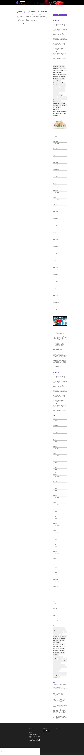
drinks (65, 70)
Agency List (51, 2)
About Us (66, 2)
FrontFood (55, 610)
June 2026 (55, 136)
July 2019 (54, 311)
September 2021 (56, 251)
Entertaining (55, 603)
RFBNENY (22, 2)
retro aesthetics (56, 103)
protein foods (63, 99)
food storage (55, 78)
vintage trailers (63, 113)
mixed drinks (55, 92)
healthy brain (55, 84)
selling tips (63, 103)
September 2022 (56, 223)
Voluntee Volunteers (59, 2)
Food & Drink (59, 72)
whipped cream (56, 115)
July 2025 (54, 153)
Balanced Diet (56, 66)
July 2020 (54, 283)
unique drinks (63, 111)
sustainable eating (62, 105)
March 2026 (55, 139)
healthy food (62, 86)
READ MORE (20, 23)
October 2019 (55, 304)
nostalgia (55, 97)
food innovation (62, 76)
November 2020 (56, 274)
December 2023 (56, 192)
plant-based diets (56, 99)
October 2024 (55, 171)
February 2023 (55, 211)
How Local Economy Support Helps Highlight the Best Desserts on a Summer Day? (59, 44)
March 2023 (55, 209)
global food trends (56, 80)
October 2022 (55, 220)
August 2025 (55, 150)
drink (62, 70)
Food (54, 606)
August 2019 (55, 309)
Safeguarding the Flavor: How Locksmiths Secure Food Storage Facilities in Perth (32, 12)
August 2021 (55, 253)
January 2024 (55, 190)
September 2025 (56, 148)
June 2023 (55, 204)
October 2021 (55, 248)
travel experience (56, 111)
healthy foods (55, 88)
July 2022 (54, 227)
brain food (62, 66)
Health (63, 82)
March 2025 (55, 160)
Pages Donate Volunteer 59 (34, 734)
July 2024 (54, 178)
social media (55, 105)
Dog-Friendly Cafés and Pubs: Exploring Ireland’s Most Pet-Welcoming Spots (58, 50)
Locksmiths (62, 88)
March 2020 (55, 293)
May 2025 (55, 157)
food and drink (56, 74)
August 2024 (55, 176)
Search (60, 14)
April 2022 (55, 234)
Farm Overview (44, 2)
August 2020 (55, 281)
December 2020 (56, 272)
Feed (54, 329)
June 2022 (55, 230)
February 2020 (55, 295)
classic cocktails (62, 68)
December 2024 (56, 167)
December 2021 (56, 244)
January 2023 (55, 213)
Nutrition (64, 97)
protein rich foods (56, 101)
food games (55, 76)
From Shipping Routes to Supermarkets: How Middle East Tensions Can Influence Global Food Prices (60, 333)
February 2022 (55, 239)
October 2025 (55, 146)
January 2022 (55, 241)
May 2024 (55, 183)
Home (39, 2)
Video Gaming (55, 620)
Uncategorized (55, 617)
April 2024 (55, 185)
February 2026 (55, 141)
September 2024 (56, 174)
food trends (62, 78)
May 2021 (54, 260)
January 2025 (55, 164)
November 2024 (56, 169)
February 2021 (55, 267)
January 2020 (55, 297)
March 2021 (55, 265)
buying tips (55, 68)
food (54, 72)
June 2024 (55, 181)
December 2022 (56, 216)
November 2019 (56, 302)
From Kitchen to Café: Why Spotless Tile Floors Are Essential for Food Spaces (59, 34)
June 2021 (55, 258)
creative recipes (56, 70)
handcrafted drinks (57, 82)
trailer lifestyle (56, 109)
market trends (56, 90)
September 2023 (56, 199)
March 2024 (55, 188)
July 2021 (54, 255)
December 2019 (56, 300)
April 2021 (54, 262)
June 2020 (55, 286)
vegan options (56, 113)
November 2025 (56, 143)
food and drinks (63, 74)
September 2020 (56, 279)
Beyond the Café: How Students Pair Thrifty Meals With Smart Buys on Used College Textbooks (60, 39)
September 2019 (56, 307)
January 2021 (55, 269)
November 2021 (56, 246)
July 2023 (54, 202)
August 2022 (55, 225)
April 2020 (55, 290)
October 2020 (55, 276)
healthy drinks (62, 84)
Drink (54, 601)
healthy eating (56, 86)
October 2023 (55, 197)
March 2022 (55, 237)
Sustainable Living (56, 107)
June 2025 (55, 155)
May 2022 (54, 232)
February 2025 (55, 162)
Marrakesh (62, 90)
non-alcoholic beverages (58, 656)
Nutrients (60, 97)
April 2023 (55, 206)
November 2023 (56, 195)
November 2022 (56, 218)
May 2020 (55, 288)
